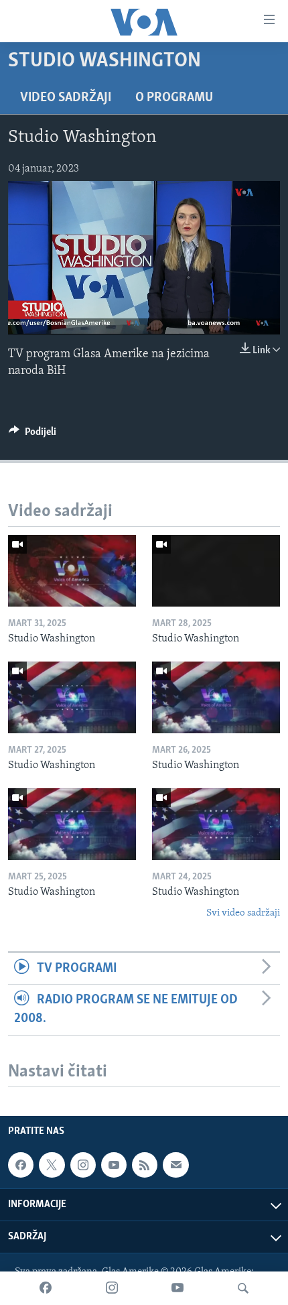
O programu (174, 98)
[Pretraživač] (243, 1288)
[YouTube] (177, 1288)
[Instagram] (112, 1288)
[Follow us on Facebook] (20, 1165)
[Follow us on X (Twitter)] (51, 1165)
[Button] (32, 435)
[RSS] (144, 1165)
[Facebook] (45, 1288)
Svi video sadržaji (243, 913)
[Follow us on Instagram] (83, 1165)
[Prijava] (175, 1165)
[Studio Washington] (72, 571)
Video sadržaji (65, 98)
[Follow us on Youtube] (114, 1165)
